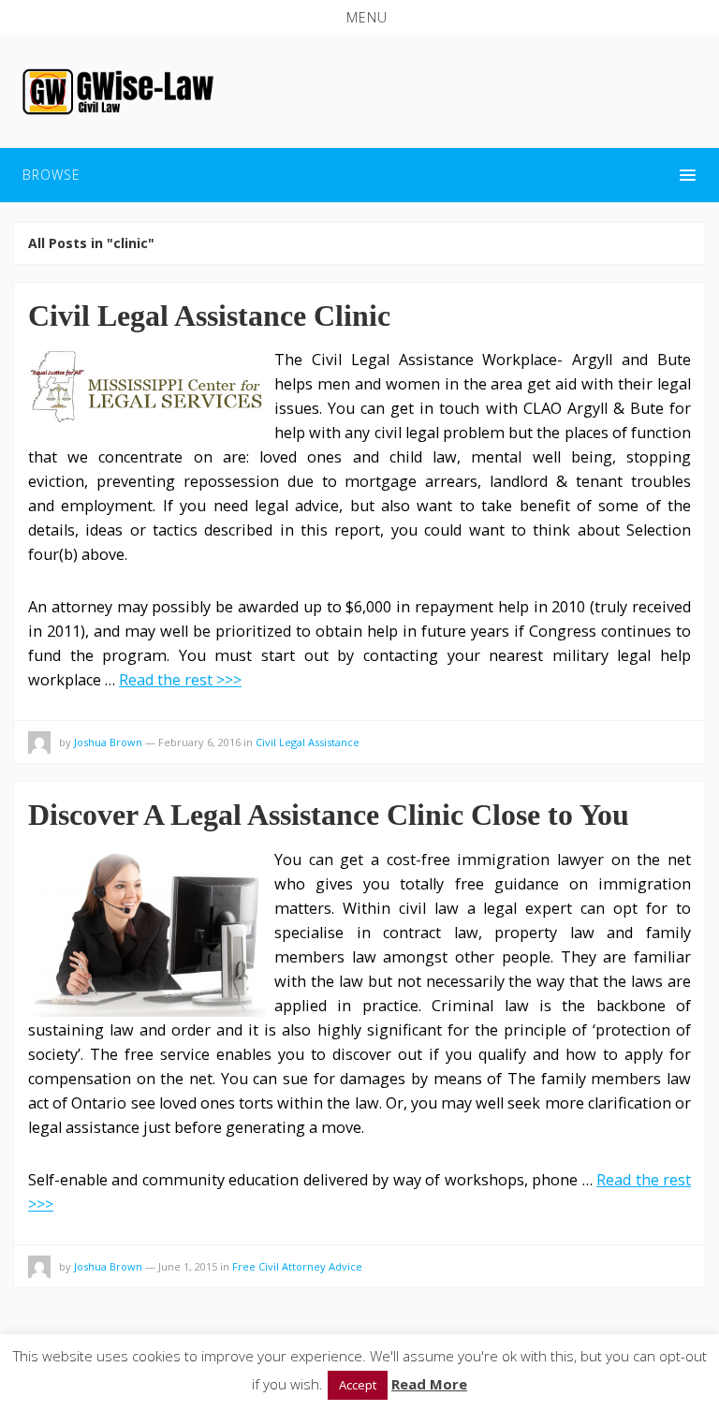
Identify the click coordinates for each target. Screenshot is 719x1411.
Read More (429, 1383)
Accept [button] (357, 1384)
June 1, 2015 (187, 1266)
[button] (359, 18)
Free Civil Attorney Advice (297, 1266)
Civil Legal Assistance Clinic (209, 315)
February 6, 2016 (199, 742)
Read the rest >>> (180, 679)
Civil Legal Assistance (308, 742)
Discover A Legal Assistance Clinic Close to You (328, 814)
